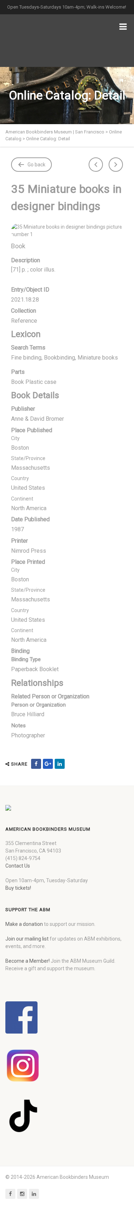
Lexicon (26, 334)
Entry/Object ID (30, 289)
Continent (22, 499)
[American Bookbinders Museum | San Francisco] (43, 40)
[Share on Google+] (48, 764)
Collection (23, 310)
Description (25, 260)
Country (20, 478)
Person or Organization (38, 705)
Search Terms (28, 347)
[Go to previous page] (96, 164)
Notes (18, 725)
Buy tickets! (18, 888)
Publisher (23, 408)
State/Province (28, 458)
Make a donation (24, 924)
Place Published (31, 430)
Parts (18, 371)
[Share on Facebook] (36, 764)
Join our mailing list (27, 939)
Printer (19, 540)
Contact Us (17, 866)
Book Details (35, 395)
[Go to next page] (116, 164)
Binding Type (26, 659)
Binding (20, 651)
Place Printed (28, 561)
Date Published (30, 519)
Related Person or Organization (50, 696)
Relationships (37, 683)
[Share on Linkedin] (60, 764)
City (15, 438)
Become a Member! (27, 961)
